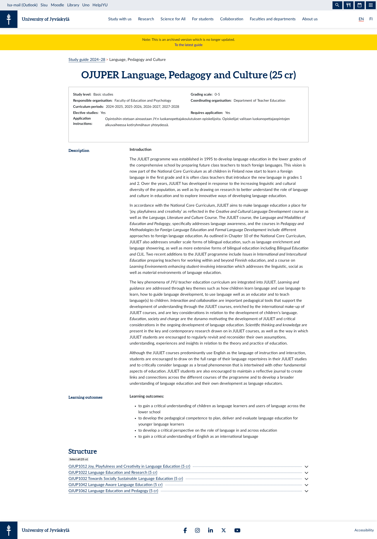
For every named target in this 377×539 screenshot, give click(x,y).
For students (203, 19)
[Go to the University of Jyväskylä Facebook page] (185, 530)
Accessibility (364, 530)
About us (310, 19)
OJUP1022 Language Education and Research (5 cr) (113, 472)
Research (146, 19)
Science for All (173, 19)
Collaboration (231, 19)
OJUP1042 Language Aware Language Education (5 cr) (116, 485)
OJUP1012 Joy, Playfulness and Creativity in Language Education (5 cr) (129, 466)
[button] (188, 466)
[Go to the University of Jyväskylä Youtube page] (237, 530)
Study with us (120, 19)
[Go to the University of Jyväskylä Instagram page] (197, 530)
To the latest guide (188, 45)
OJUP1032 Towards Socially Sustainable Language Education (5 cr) (126, 479)
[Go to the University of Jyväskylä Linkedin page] (210, 530)
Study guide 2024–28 (87, 60)
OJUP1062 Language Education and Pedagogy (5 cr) (113, 491)
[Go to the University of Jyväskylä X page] (223, 530)
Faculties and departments (273, 19)
